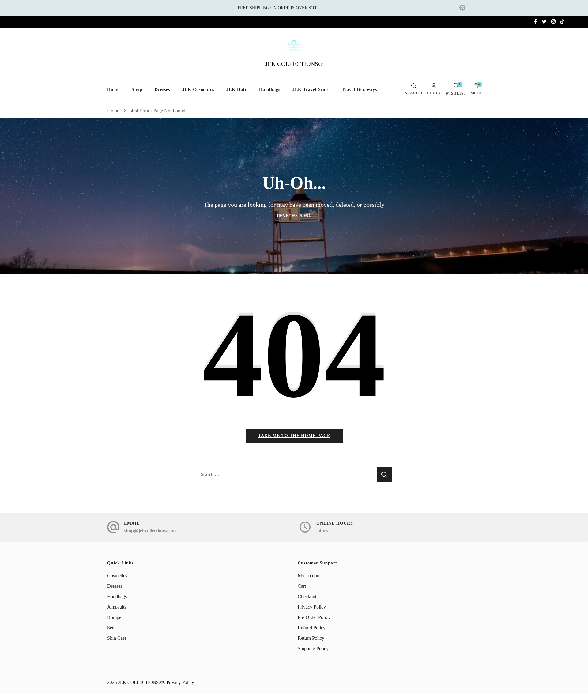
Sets (111, 627)
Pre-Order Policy (314, 617)
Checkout (307, 596)
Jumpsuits (116, 606)
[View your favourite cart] (456, 87)
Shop (137, 89)
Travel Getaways (359, 89)
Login (434, 93)
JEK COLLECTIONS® (294, 63)
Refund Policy (312, 627)
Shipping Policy (313, 648)
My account (309, 575)
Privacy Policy (312, 606)
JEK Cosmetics (198, 89)
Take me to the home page (294, 435)
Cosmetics (117, 575)
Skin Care (116, 638)
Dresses (162, 89)
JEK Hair (236, 89)
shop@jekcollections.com (150, 530)
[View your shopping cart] (476, 87)
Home (113, 89)
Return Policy (311, 638)
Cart (302, 586)
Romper (115, 617)
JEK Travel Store (311, 89)
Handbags (269, 89)
